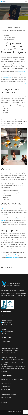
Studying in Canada (9, 37)
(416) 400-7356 (6, 389)
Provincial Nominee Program (8, 324)
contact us (7, 256)
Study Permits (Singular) (7, 331)
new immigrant (7, 77)
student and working (20, 83)
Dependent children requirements (10, 348)
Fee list (4, 346)
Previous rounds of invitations (9, 355)
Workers (6, 35)
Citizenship (4, 318)
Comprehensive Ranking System (9, 357)
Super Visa (4, 329)
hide (19, 27)
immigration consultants (12, 257)
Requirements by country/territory (10, 350)
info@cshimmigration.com (10, 394)
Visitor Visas (5, 333)
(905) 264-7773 (7, 383)
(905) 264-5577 (6, 392)
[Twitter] (7, 267)
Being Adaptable (9, 39)
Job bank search (6, 341)
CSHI (11, 411)
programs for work (18, 254)
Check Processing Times (7, 344)
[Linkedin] (9, 267)
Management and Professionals (12, 34)
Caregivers (4, 315)
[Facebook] (5, 267)
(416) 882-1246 (7, 386)
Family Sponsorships (6, 322)
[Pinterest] (11, 267)
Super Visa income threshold (8, 352)
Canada (9, 244)
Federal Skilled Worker (7, 320)
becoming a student (17, 207)
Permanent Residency (7, 327)
